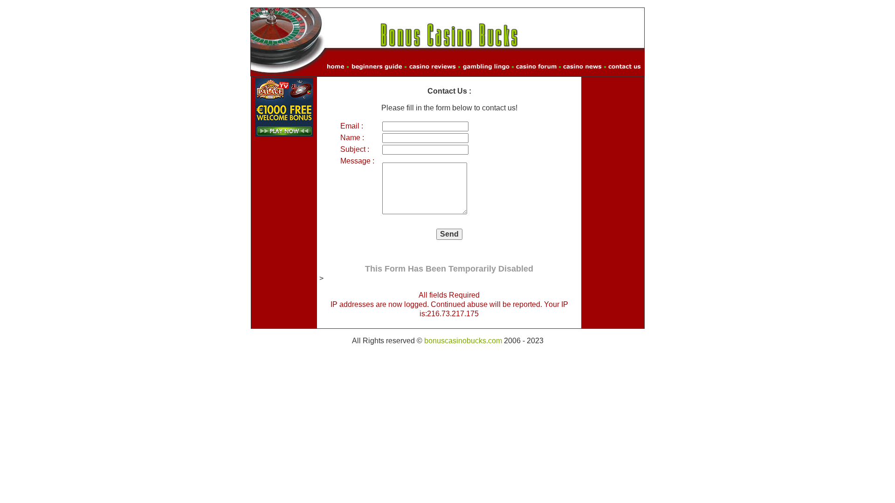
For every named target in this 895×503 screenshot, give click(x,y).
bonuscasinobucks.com (463, 341)
